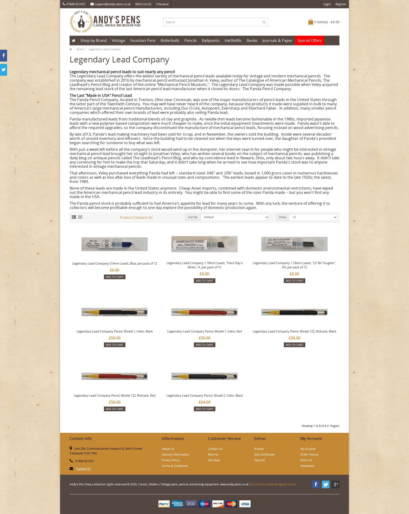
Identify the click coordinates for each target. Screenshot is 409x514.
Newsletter (307, 466)
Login (327, 4)
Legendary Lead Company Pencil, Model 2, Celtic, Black (204, 395)
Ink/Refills (233, 40)
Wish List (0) (143, 4)
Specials (259, 460)
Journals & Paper (277, 40)
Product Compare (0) (136, 217)
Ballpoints (211, 40)
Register (341, 4)
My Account (308, 449)
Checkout (162, 4)
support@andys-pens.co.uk (112, 4)
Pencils (190, 40)
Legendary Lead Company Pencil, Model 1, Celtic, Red (204, 331)
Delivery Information (175, 454)
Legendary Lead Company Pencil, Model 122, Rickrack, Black (294, 331)
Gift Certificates (264, 454)
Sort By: (193, 217)
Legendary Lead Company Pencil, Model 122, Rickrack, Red (115, 395)
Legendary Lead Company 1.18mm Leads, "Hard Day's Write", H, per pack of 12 (205, 265)
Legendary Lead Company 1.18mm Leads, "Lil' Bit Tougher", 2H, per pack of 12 (294, 265)
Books (252, 40)
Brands (259, 449)
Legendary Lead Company (105, 49)
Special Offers (310, 40)
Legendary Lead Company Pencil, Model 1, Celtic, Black (114, 331)
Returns (213, 454)
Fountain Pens (143, 40)
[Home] (74, 40)
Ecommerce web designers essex (274, 484)
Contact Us (83, 469)
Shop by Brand (93, 40)
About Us (168, 449)
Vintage (118, 40)
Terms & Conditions (175, 466)
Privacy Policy (171, 460)
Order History (309, 454)
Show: (283, 217)
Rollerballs (170, 40)
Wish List (306, 460)
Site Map (214, 460)
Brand (80, 49)
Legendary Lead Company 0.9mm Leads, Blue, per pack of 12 (114, 263)
